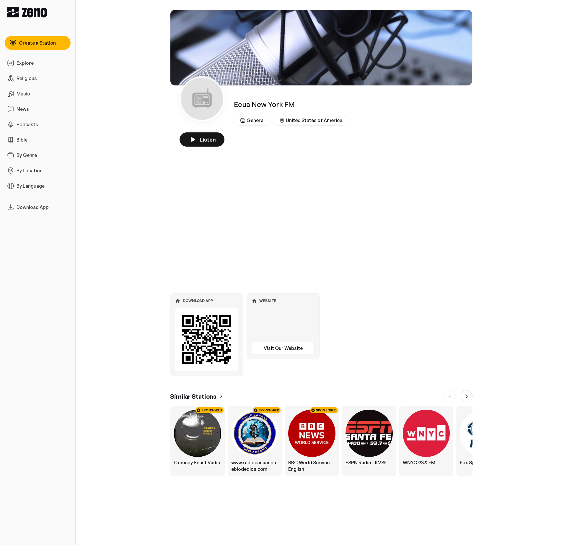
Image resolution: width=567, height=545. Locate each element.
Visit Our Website (283, 348)
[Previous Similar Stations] (450, 396)
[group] (321, 441)
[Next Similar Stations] (466, 396)
